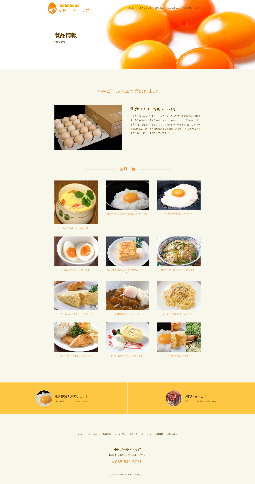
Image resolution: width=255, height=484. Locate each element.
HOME (130, 8)
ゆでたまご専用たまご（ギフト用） (76, 270)
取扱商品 (159, 8)
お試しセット (201, 8)
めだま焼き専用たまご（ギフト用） (179, 214)
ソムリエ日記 (173, 8)
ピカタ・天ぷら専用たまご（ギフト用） (76, 356)
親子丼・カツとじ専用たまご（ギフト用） (178, 270)
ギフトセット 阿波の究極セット (178, 356)
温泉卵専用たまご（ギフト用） (127, 314)
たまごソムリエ (144, 8)
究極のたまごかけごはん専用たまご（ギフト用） (127, 214)
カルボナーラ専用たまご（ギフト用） (178, 314)
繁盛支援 (187, 8)
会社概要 (159, 434)
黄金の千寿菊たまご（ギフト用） (76, 228)
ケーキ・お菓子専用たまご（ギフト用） (127, 356)
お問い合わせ (194, 396)
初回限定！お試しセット (71, 396)
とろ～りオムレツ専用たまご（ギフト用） (76, 314)
